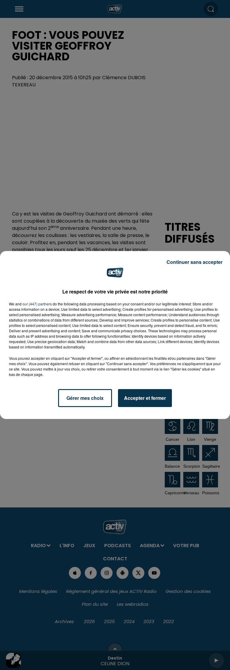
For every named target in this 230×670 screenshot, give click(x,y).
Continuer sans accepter (195, 261)
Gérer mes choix (85, 397)
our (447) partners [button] (37, 303)
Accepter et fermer (145, 397)
